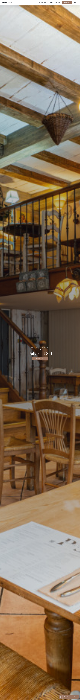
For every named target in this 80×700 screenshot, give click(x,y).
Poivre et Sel (7, 2)
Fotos (51, 2)
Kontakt (58, 2)
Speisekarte (42, 2)
